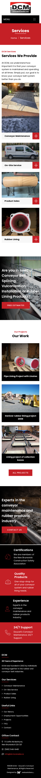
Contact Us (14, 529)
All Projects (20, 472)
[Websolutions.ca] (25, 772)
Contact (7, 727)
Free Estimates (15, 305)
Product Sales (12, 201)
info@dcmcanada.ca (14, 754)
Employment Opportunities (16, 715)
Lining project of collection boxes (20, 458)
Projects (7, 719)
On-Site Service (13, 165)
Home (14, 38)
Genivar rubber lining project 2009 (20, 417)
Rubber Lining (12, 239)
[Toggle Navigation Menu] (34, 19)
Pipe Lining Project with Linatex (20, 376)
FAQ (6, 723)
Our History (9, 711)
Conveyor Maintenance (17, 136)
